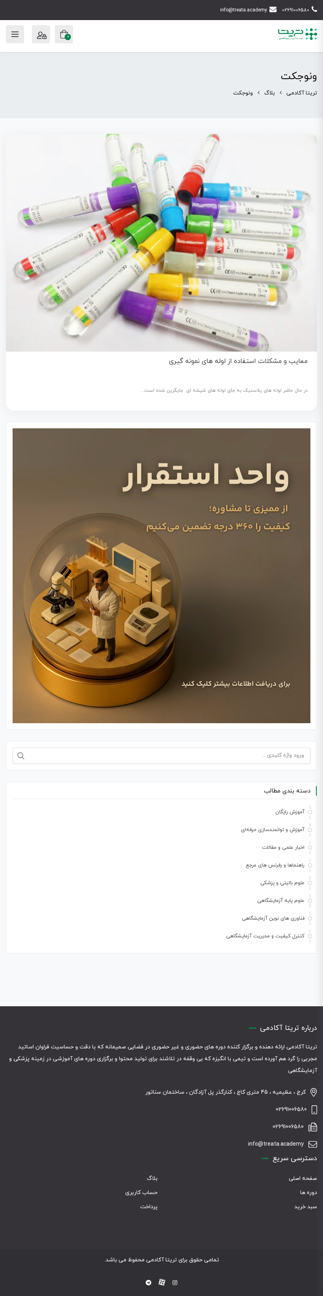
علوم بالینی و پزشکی (282, 883)
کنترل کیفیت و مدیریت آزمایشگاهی (265, 936)
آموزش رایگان (289, 812)
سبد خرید (305, 1207)
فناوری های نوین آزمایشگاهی (273, 918)
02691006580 (295, 10)
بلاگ (152, 1178)
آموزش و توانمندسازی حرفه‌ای (272, 829)
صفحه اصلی (303, 1178)
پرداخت (149, 1207)
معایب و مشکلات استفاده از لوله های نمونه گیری (238, 361)
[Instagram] (175, 1283)
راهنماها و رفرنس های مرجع (275, 865)
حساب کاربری (141, 1192)
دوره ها (308, 1192)
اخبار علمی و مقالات (283, 847)
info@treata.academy (243, 10)
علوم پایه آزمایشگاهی (280, 900)
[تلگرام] (148, 1283)
